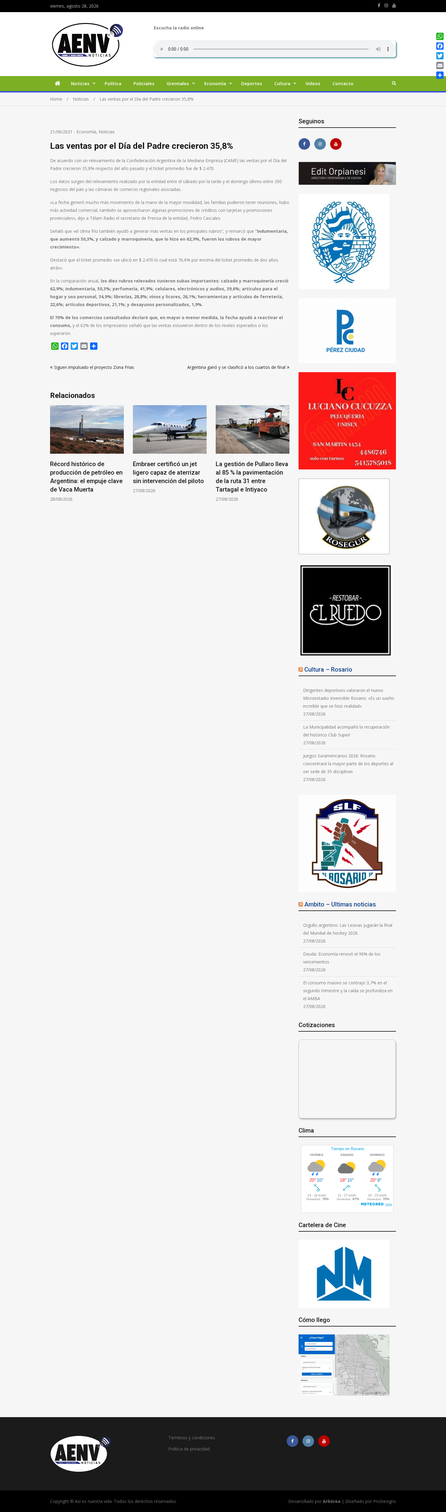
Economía (215, 83)
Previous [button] (54, 456)
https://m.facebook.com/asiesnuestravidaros (379, 5)
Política (113, 83)
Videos (313, 83)
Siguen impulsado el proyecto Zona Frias (94, 367)
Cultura (282, 83)
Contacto (343, 83)
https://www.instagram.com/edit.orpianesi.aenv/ (386, 5)
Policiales (143, 83)
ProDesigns (384, 1501)
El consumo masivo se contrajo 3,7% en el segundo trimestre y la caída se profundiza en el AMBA (348, 990)
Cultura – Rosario (328, 669)
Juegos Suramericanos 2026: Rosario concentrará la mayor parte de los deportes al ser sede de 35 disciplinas (348, 763)
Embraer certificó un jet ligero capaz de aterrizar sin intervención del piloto (168, 472)
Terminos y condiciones (191, 1437)
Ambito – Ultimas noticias (340, 904)
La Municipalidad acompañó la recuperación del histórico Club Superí (346, 731)
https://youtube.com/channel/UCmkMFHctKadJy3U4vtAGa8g (394, 5)
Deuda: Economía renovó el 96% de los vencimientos (341, 958)
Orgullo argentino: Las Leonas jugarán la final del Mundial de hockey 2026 (347, 929)
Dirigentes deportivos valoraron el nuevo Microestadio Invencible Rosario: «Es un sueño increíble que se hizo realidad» (348, 698)
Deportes (251, 83)
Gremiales (178, 83)
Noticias (80, 83)
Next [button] (285, 456)
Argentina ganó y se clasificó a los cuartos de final (236, 367)
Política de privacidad (189, 1449)
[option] (87, 453)
